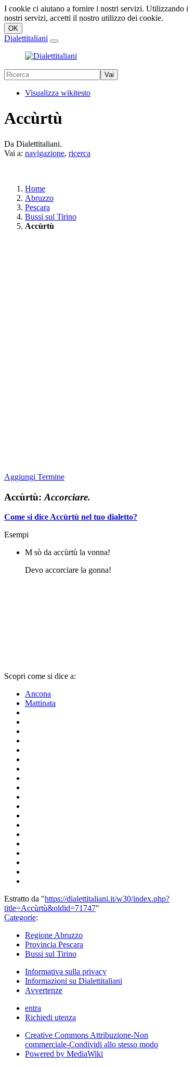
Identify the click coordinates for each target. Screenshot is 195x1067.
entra (33, 1008)
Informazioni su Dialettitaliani (73, 980)
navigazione (44, 153)
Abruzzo (39, 198)
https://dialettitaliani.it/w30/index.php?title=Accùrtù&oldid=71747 (87, 903)
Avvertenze (43, 990)
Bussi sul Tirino (50, 216)
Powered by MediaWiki (64, 1053)
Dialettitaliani (26, 38)
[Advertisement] (97, 352)
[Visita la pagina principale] (51, 56)
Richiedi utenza (50, 1017)
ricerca (79, 153)
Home (35, 188)
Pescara (37, 207)
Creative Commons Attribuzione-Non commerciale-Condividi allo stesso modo (91, 1040)
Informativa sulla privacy (66, 971)
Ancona (38, 693)
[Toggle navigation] (54, 41)
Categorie (20, 917)
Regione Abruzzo (54, 935)
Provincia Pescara (54, 944)
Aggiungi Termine (34, 476)
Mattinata (40, 703)
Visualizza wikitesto (57, 92)
